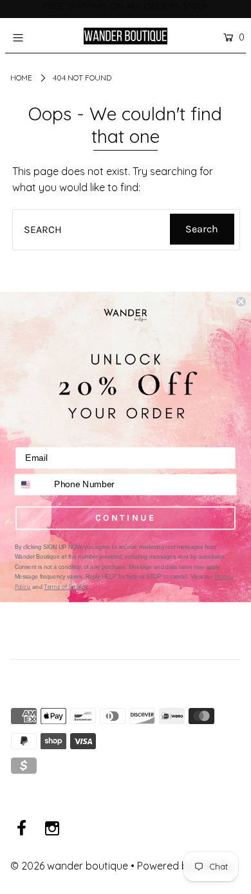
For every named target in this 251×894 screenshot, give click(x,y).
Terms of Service (65, 586)
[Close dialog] (241, 301)
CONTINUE (125, 517)
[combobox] (31, 484)
